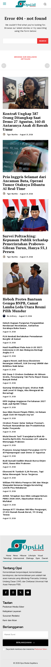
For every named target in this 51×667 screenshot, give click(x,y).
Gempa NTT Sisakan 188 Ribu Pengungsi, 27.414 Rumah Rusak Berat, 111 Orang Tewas (25, 512)
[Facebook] (6, 593)
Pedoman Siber (41, 649)
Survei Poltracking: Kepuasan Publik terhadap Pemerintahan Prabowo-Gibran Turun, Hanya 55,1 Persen (25, 244)
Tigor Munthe (12, 135)
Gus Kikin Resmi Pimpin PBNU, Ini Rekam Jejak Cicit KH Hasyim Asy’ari (24, 413)
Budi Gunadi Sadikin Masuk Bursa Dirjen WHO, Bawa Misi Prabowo (24, 462)
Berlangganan (24, 642)
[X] (20, 593)
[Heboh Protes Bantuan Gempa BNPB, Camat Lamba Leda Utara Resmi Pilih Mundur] (25, 278)
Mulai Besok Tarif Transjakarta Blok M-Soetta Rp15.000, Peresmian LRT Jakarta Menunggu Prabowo (25, 439)
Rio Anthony (12, 316)
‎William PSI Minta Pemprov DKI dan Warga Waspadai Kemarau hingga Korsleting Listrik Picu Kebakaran (25, 485)
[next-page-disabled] (47, 65)
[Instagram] (13, 593)
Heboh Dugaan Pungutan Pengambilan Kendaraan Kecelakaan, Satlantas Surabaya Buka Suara (23, 325)
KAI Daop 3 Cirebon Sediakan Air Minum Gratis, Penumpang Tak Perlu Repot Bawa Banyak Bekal (25, 377)
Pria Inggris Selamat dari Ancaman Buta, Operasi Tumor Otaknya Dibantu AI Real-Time (24, 182)
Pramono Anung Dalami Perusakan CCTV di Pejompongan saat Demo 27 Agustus (24, 451)
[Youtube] (28, 593)
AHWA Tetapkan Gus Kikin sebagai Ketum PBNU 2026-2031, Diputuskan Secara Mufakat (25, 498)
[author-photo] (4, 134)
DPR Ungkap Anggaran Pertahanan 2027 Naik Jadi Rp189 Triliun (24, 402)
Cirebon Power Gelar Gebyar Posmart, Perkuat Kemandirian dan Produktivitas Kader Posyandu (24, 425)
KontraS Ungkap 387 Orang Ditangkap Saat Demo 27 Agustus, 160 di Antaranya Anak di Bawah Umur (25, 121)
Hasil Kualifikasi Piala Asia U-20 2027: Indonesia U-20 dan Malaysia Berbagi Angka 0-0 (23, 350)
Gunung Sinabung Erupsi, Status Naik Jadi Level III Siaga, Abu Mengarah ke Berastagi (23, 390)
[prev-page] (3, 65)
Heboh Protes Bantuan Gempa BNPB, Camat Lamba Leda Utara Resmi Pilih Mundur (24, 305)
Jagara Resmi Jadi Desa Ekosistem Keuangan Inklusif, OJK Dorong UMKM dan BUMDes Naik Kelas (25, 363)
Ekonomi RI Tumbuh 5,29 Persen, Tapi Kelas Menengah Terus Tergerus (23, 472)
